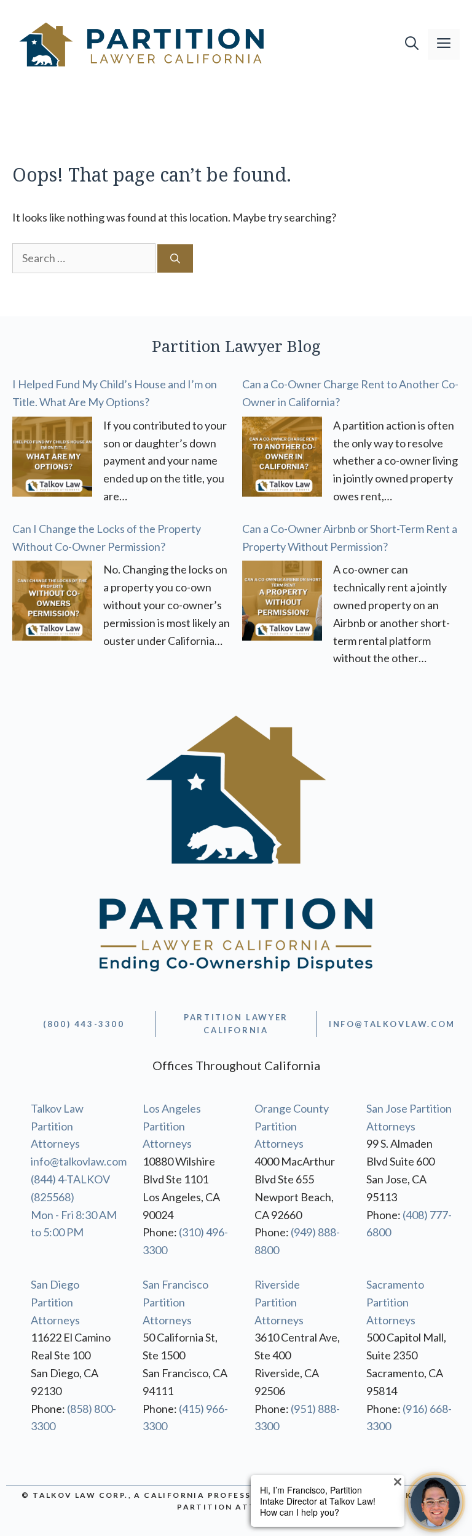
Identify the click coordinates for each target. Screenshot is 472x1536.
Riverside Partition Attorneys (279, 1302)
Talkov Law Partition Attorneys (57, 1126)
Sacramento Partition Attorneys (395, 1302)
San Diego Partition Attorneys (55, 1302)
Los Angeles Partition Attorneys (172, 1126)
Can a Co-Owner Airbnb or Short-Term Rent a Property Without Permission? (349, 537)
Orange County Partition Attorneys (291, 1126)
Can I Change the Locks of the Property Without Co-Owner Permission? (106, 537)
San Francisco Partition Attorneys (175, 1302)
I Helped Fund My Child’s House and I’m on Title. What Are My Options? (114, 393)
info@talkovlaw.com (79, 1161)
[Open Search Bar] (412, 44)
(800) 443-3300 (83, 1024)
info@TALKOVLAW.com (392, 1024)
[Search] (175, 258)
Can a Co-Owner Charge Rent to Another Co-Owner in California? (350, 393)
